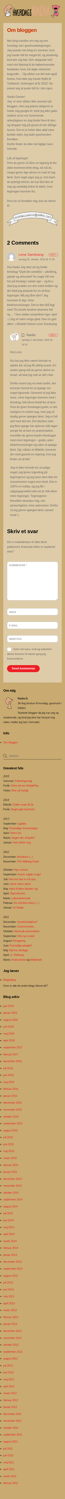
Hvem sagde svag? (29, 874)
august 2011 (10, 1441)
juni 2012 (8, 1372)
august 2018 (10, 1019)
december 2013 (12, 1261)
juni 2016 (8, 1075)
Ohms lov (15, 832)
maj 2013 (8, 1296)
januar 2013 (10, 1323)
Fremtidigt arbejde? (21, 945)
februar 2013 (10, 1317)
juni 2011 (8, 1455)
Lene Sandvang (31, 254)
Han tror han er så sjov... (23, 879)
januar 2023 (10, 1012)
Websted (15, 639)
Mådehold (36, 959)
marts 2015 (10, 1158)
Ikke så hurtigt (20, 790)
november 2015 (12, 1109)
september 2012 (12, 1351)
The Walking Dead (28, 861)
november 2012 (12, 1337)
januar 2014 (10, 1254)
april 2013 (9, 1303)
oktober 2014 (11, 1192)
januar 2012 (10, 1406)
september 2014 (12, 1199)
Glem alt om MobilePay (25, 785)
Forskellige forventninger (23, 828)
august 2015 (10, 1130)
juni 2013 (8, 1289)
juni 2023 (8, 1005)
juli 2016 (8, 1068)
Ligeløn (22, 823)
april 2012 (9, 1386)
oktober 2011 (10, 1427)
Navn (12, 612)
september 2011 (12, 1434)
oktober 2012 (11, 1344)
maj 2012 (8, 1379)
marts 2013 (10, 1310)
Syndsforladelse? (27, 921)
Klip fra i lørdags (18, 950)
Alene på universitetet (26, 931)
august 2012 (10, 1358)
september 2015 (12, 1123)
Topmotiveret (17, 893)
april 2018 (9, 1040)
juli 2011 (8, 1448)
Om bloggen (10, 742)
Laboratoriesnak (21, 898)
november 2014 (12, 1185)
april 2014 (9, 1234)
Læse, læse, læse (20, 883)
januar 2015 (10, 1171)
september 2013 (12, 1268)
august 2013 (10, 1275)
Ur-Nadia (18, 907)
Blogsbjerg (9, 979)
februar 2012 (10, 1400)
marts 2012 (10, 1393)
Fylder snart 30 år (23, 804)
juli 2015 (8, 1137)
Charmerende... (26, 926)
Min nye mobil (26, 936)
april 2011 (8, 1469)
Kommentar (18, 565)
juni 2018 (8, 1026)
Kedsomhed (19, 959)
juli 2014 (8, 1213)
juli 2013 (8, 1282)
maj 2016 (8, 1081)
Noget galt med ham (23, 809)
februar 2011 (10, 1482)
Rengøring (19, 940)
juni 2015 (8, 1144)
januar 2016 (10, 1095)
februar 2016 (10, 1088)
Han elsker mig (22, 842)
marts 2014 (10, 1241)
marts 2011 (9, 1476)
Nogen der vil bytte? (23, 837)
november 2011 (12, 1420)
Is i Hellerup (17, 954)
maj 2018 (8, 1033)
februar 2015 (10, 1165)
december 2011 (12, 1413)
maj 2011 (8, 1462)
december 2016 (12, 1061)
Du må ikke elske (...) (26, 902)
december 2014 (12, 1178)
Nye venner (21, 869)
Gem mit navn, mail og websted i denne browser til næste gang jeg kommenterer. (29, 654)
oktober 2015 (11, 1116)
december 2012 (12, 1330)
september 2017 (12, 1047)
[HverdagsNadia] (31, 16)
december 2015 (12, 1102)
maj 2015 (8, 1151)
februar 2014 (10, 1247)
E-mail (13, 625)
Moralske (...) (25, 856)
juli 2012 (8, 1365)
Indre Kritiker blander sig (23, 888)
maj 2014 (8, 1227)
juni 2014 (8, 1220)
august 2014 (10, 1206)
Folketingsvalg (23, 780)
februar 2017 (10, 1054)
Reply (53, 255)
